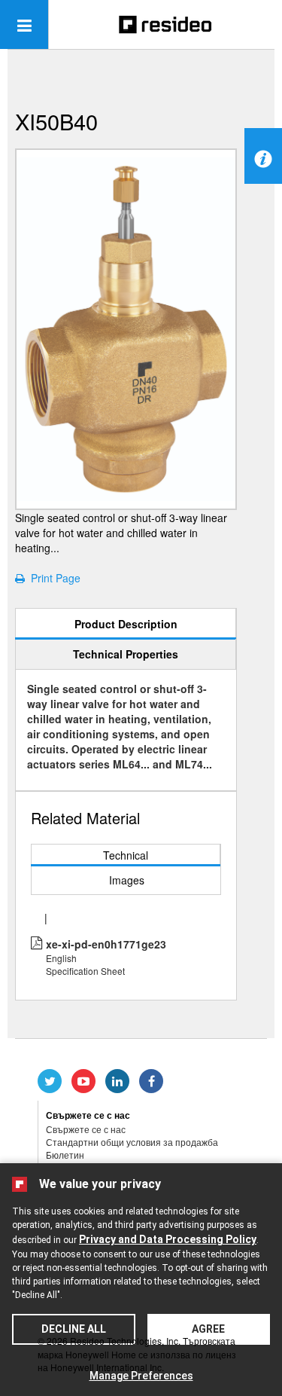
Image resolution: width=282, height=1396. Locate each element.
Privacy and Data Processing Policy (167, 1239)
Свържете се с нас (86, 1129)
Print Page (52, 577)
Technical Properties (125, 653)
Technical (125, 855)
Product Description (125, 623)
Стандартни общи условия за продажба (132, 1141)
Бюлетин (65, 1154)
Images (126, 879)
